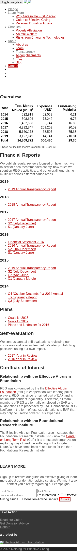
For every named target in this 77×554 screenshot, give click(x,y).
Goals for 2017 (18, 321)
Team (19, 48)
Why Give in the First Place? (35, 16)
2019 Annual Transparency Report (32, 189)
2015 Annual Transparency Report (32, 268)
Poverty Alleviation (29, 30)
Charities (14, 27)
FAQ (19, 58)
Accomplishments (28, 55)
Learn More (16, 12)
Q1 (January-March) (22, 278)
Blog (19, 62)
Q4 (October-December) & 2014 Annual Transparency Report (35, 295)
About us (22, 44)
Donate (13, 66)
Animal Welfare (26, 34)
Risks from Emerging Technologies (40, 37)
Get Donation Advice (14, 523)
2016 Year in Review (22, 359)
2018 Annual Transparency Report (32, 204)
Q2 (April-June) (18, 275)
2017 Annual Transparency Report (32, 219)
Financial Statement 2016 (26, 242)
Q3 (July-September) (22, 300)
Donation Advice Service (41, 499)
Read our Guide (11, 520)
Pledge (13, 9)
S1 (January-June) (21, 226)
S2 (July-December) (22, 223)
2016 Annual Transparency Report (32, 245)
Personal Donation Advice (34, 23)
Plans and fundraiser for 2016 (28, 324)
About (12, 41)
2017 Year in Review (22, 355)
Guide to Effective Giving (33, 19)
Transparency (25, 51)
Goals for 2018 (18, 317)
